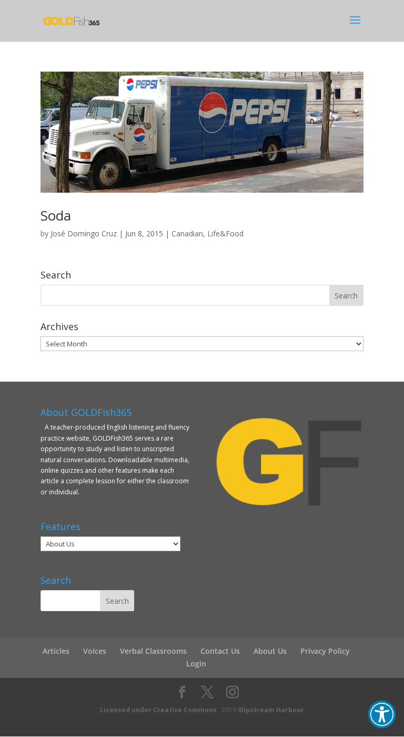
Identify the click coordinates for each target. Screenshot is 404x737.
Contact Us (220, 651)
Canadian (187, 233)
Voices (94, 651)
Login (196, 664)
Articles (56, 651)
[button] (382, 714)
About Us (270, 651)
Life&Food (225, 233)
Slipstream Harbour (271, 709)
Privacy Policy (325, 651)
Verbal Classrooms (153, 651)
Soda (56, 215)
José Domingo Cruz (83, 233)
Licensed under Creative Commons (158, 709)
